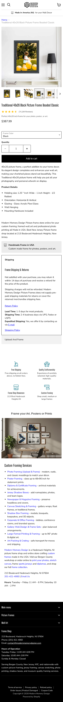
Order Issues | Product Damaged (24, 690)
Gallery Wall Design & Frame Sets (24, 526)
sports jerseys (25, 563)
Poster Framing (14, 478)
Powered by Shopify (31, 696)
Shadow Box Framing (18, 513)
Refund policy (46, 687)
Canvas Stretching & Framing (21, 506)
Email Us (25, 576)
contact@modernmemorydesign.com (24, 643)
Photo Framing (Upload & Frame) (23, 471)
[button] (7, 94)
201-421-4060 (11, 576)
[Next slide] (60, 93)
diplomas (41, 563)
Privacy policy (31, 687)
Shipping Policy (12, 330)
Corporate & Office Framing (20, 520)
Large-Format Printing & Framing (23, 533)
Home (4, 20)
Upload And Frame (14, 339)
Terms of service (15, 687)
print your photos (40, 560)
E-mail (11, 324)
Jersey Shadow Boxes (18, 492)
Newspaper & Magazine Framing (23, 499)
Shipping (9, 259)
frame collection (19, 567)
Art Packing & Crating (18, 540)
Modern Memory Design (16, 549)
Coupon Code (47, 690)
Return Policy (11, 305)
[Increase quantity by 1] (27, 148)
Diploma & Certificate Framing (21, 485)
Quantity (5, 142)
